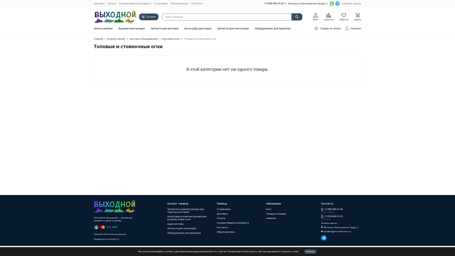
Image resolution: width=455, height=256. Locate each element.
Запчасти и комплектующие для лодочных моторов (185, 210)
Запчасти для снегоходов (233, 28)
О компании (160, 3)
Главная (98, 38)
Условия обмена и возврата (135, 3)
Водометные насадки (131, 28)
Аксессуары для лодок (198, 28)
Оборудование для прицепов (273, 28)
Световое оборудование (143, 38)
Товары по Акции (276, 213)
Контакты (197, 3)
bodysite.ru (113, 239)
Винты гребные (103, 28)
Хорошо (310, 251)
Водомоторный (116, 38)
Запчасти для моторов (165, 28)
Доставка (99, 3)
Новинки (271, 218)
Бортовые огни (171, 38)
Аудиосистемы (175, 223)
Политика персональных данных (110, 234)
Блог (268, 209)
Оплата (112, 3)
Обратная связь (179, 3)
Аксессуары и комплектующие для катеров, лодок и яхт (186, 218)
